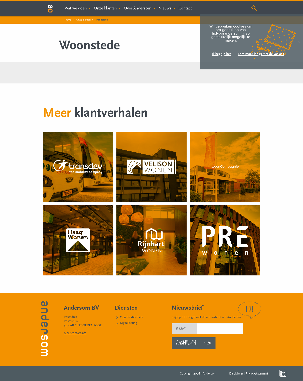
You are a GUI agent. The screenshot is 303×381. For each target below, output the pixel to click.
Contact (185, 8)
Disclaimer (236, 373)
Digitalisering (128, 323)
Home (68, 19)
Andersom (209, 373)
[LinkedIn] (282, 373)
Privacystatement (257, 373)
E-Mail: (181, 329)
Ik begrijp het (221, 54)
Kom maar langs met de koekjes (261, 54)
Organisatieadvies (131, 317)
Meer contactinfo (75, 333)
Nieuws (164, 8)
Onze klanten (105, 8)
